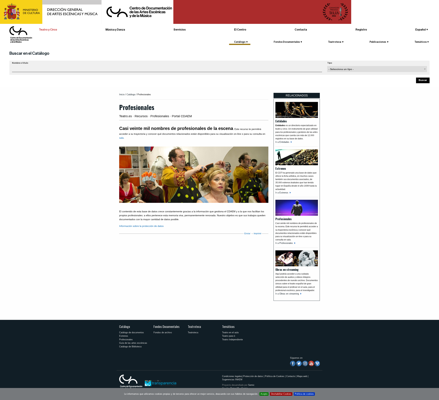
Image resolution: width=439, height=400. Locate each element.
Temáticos (228, 326)
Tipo (329, 63)
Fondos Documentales (166, 326)
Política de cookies (304, 394)
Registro (361, 29)
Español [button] (420, 29)
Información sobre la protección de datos (141, 226)
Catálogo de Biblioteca (130, 346)
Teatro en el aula (230, 332)
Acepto (264, 394)
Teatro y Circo (48, 29)
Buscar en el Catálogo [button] (29, 53)
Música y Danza (115, 29)
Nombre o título (20, 63)
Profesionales (126, 339)
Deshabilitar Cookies (281, 394)
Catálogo (131, 94)
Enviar (247, 234)
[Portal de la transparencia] (160, 382)
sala (121, 137)
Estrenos (123, 336)
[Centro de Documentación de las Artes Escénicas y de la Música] (20, 34)
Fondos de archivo (162, 332)
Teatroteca (194, 326)
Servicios (180, 29)
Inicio (121, 94)
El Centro (240, 29)
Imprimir (257, 234)
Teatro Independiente (232, 339)
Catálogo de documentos (131, 332)
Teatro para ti (228, 336)
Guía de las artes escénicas (133, 343)
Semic (251, 385)
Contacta (301, 29)
